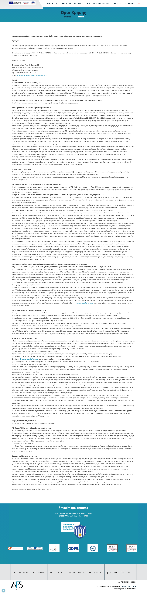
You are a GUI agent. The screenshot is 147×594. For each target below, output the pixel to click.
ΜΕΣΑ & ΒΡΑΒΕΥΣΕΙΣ (101, 4)
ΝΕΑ (88, 4)
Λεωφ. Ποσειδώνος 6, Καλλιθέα (66, 513)
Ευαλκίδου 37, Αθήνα (85, 513)
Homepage (67, 17)
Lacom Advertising (130, 589)
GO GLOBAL (79, 4)
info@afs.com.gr (22, 75)
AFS (57, 4)
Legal (134, 586)
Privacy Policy (127, 586)
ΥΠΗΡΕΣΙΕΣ (66, 4)
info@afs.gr (73, 516)
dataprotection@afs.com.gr (37, 75)
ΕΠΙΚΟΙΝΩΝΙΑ (129, 4)
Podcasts (116, 4)
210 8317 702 (64, 516)
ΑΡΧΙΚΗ (50, 4)
